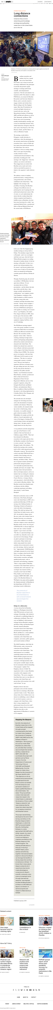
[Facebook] (14, 990)
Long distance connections (22, 14)
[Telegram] (27, 990)
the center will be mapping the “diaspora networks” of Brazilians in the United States (24, 582)
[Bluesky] (21, 990)
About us (25, 997)
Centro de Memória (42, 1003)
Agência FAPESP (16, 1003)
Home (18, 997)
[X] (16, 990)
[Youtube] (30, 990)
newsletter (40, 1)
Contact (33, 997)
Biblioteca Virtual (29, 1003)
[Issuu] (39, 990)
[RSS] (36, 990)
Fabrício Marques (5, 75)
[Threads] (24, 990)
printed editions (48, 1)
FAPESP (7, 1003)
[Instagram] (19, 990)
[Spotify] (33, 990)
